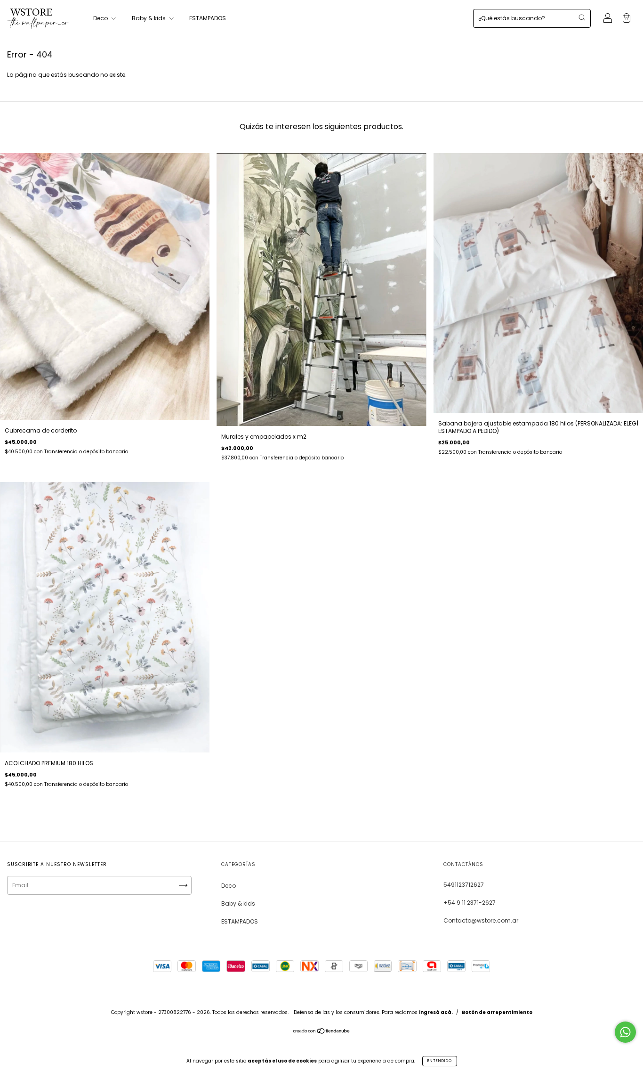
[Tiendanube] (321, 1032)
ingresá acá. (436, 1012)
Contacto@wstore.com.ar (480, 920)
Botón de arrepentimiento (497, 1012)
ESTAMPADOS (207, 18)
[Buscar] (582, 17)
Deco (101, 18)
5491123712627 (463, 885)
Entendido (439, 1060)
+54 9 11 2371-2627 (469, 903)
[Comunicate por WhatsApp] (625, 1032)
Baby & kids (149, 18)
